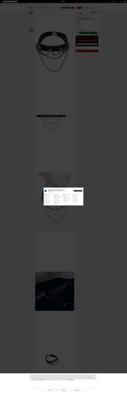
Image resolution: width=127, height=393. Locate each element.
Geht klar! (50, 390)
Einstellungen (76, 390)
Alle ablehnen (63, 390)
